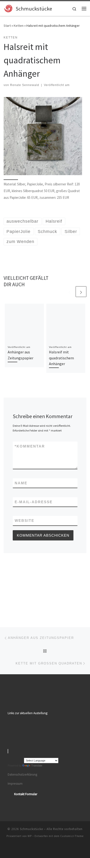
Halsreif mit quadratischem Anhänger (61, 358)
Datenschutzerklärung (22, 774)
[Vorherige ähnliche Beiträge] (69, 291)
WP (30, 836)
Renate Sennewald (24, 85)
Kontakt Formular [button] (25, 794)
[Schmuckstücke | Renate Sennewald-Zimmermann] (9, 8)
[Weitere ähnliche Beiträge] (81, 291)
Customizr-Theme (72, 836)
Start (7, 25)
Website (24, 520)
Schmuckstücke (31, 829)
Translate (36, 765)
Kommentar (30, 446)
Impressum (15, 784)
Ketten (19, 25)
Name (21, 483)
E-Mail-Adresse (34, 502)
